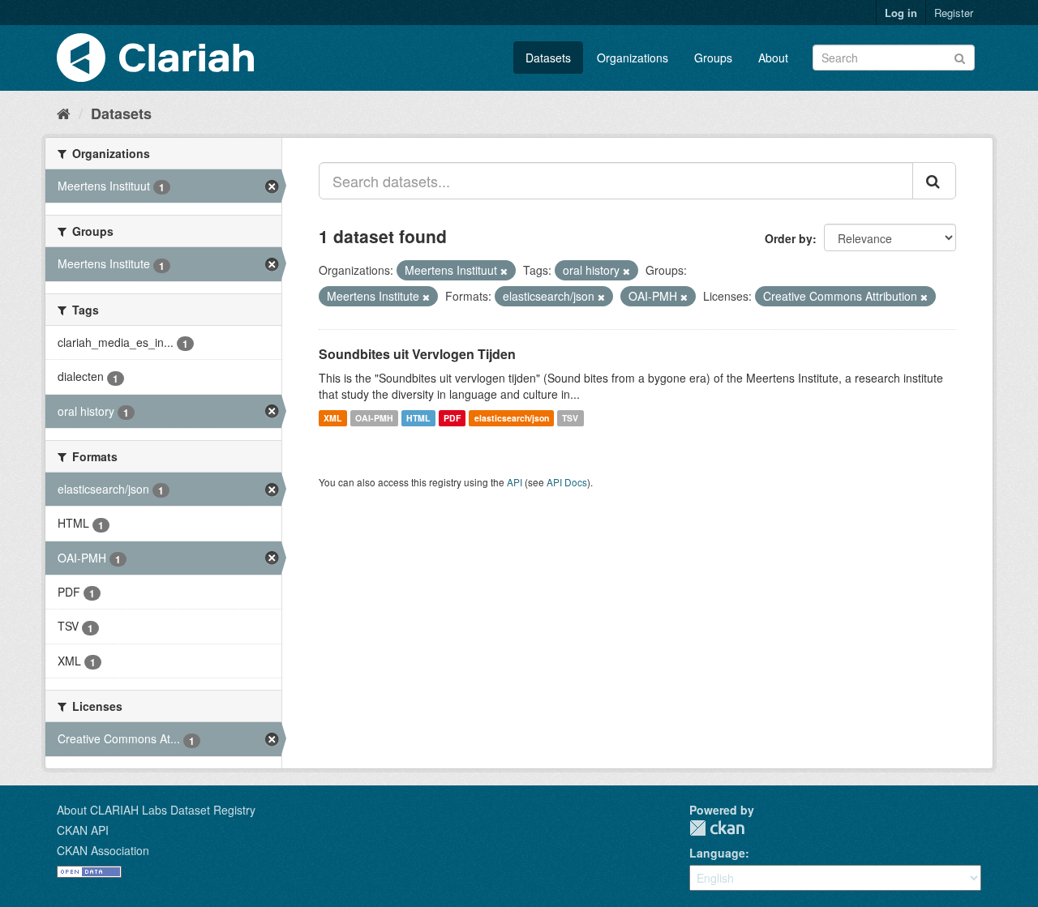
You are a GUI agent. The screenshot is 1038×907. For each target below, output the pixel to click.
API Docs (567, 482)
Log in (901, 12)
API (514, 482)
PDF (452, 418)
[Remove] (504, 270)
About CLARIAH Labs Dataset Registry (156, 810)
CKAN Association (103, 850)
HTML (418, 418)
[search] (934, 180)
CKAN (716, 827)
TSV (570, 418)
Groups (713, 57)
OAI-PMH (374, 418)
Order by (789, 238)
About (773, 57)
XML (332, 418)
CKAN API (83, 830)
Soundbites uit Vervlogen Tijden (417, 353)
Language (717, 853)
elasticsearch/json (511, 418)
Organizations (632, 57)
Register (953, 12)
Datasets (548, 57)
